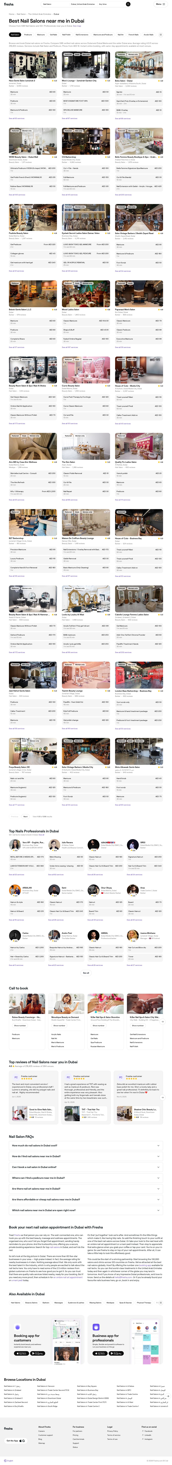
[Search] (128, 4)
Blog (40, 1439)
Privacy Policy (112, 1431)
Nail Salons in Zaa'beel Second (16, 1402)
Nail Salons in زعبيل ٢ (12, 1386)
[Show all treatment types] (161, 34)
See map (77, 26)
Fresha (17, 1235)
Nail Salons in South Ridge (47, 1406)
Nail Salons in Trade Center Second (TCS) (53, 1390)
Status (75, 1447)
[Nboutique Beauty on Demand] (66, 1022)
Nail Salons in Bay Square (87, 1386)
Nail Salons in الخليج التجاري (47, 1402)
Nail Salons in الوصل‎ (124, 1398)
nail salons (55, 1247)
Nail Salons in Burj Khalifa (13, 1406)
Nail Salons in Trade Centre (127, 1394)
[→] (163, 1022)
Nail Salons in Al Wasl (125, 1402)
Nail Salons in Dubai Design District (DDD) (93, 1398)
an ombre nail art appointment (67, 1277)
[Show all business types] (161, 1302)
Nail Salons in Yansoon (46, 1386)
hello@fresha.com (123, 1277)
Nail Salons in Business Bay (87, 1390)
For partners (77, 1431)
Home (11, 14)
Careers (41, 1431)
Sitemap (41, 1443)
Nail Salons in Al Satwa (125, 1386)
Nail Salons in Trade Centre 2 (88, 1406)
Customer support (45, 1435)
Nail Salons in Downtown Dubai (49, 1398)
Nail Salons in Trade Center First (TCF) (92, 1402)
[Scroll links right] (168, 1396)
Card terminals (78, 1439)
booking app (145, 1265)
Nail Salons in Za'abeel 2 (13, 1398)
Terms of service (113, 1435)
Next (26, 817)
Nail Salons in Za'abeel (12, 1390)
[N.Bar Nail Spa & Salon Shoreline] (106, 1022)
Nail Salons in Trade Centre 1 (128, 1406)
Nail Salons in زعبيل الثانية (86, 1394)
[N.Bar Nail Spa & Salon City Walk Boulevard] (145, 1022)
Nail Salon (21, 14)
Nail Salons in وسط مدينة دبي (48, 1394)
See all (86, 973)
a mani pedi (17, 1280)
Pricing (75, 1435)
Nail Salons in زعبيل (11, 1394)
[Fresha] (8, 4)
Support (76, 1443)
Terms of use (112, 1439)
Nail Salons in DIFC (124, 1390)
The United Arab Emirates (39, 14)
